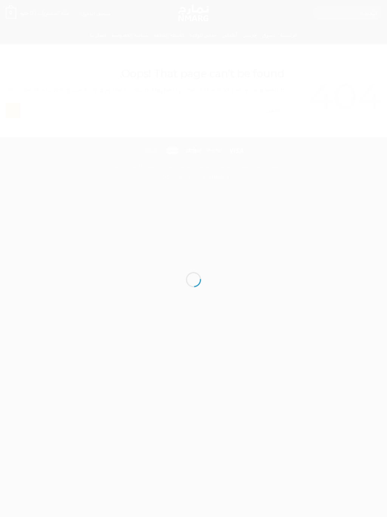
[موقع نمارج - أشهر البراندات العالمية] (193, 244)
